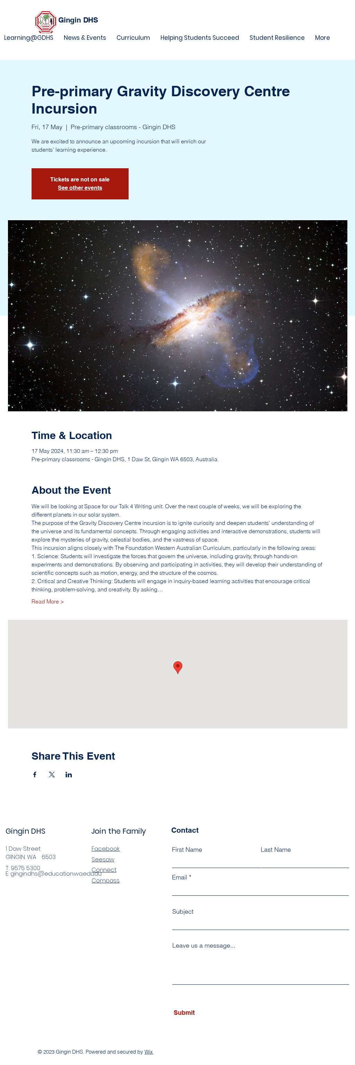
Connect (104, 870)
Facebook (106, 848)
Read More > (48, 601)
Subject (182, 912)
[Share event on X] (52, 774)
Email (179, 877)
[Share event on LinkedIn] (69, 774)
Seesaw (103, 859)
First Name (187, 850)
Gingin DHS (78, 20)
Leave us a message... (203, 945)
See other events (80, 188)
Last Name (276, 850)
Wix (149, 1051)
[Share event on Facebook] (35, 774)
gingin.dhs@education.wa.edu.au (56, 873)
